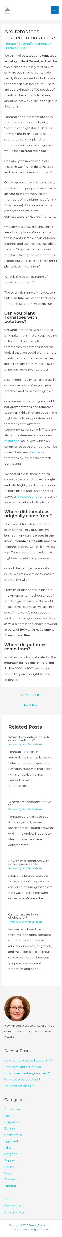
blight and (12, 441)
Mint (7, 1147)
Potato (9, 1166)
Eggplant (11, 1141)
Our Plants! (12, 1205)
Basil (7, 1115)
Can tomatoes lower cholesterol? (24, 915)
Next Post (31, 705)
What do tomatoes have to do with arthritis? (29, 738)
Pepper (9, 1160)
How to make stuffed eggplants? (28, 1060)
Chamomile (13, 1135)
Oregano (10, 1154)
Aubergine (12, 1109)
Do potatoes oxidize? (19, 1086)
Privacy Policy (14, 1212)
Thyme (9, 1179)
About (9, 1199)
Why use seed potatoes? (22, 1079)
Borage (9, 1128)
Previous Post (31, 695)
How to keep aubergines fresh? (27, 1073)
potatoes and (28, 496)
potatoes (36, 452)
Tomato (10, 43)
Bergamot (11, 1122)
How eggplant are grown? (23, 1067)
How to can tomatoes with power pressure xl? (29, 862)
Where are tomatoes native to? (29, 803)
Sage (8, 1173)
